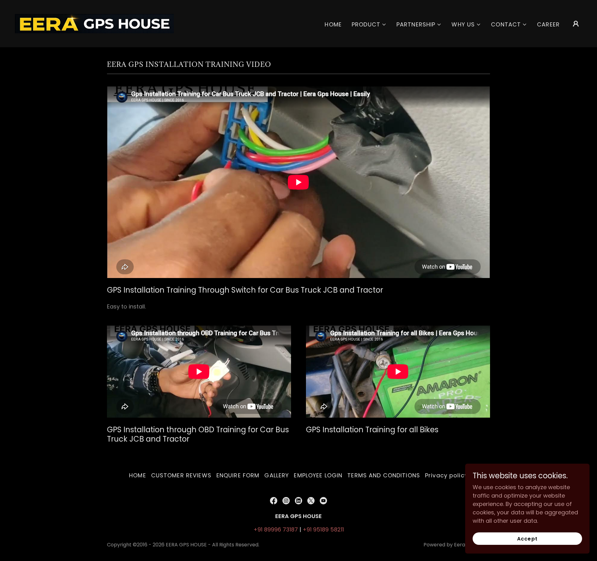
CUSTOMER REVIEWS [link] (181, 475)
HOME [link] (333, 24)
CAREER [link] (548, 24)
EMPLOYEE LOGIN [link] (318, 475)
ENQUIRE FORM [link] (238, 475)
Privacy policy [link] (446, 475)
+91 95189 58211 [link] (323, 529)
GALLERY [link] (276, 475)
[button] (369, 24)
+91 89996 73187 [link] (275, 529)
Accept (527, 538)
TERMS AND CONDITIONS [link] (383, 475)
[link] (94, 23)
